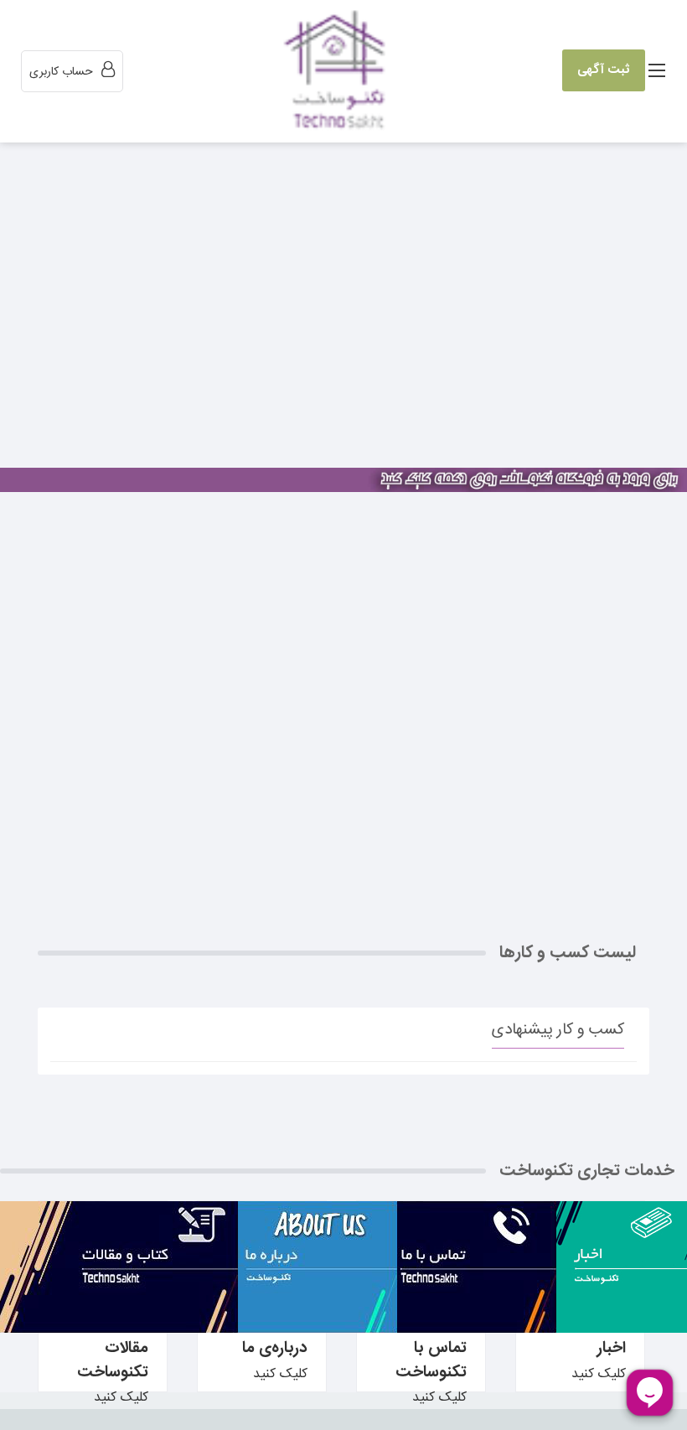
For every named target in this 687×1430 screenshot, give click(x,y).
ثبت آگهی (603, 70)
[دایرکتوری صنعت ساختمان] (338, 72)
